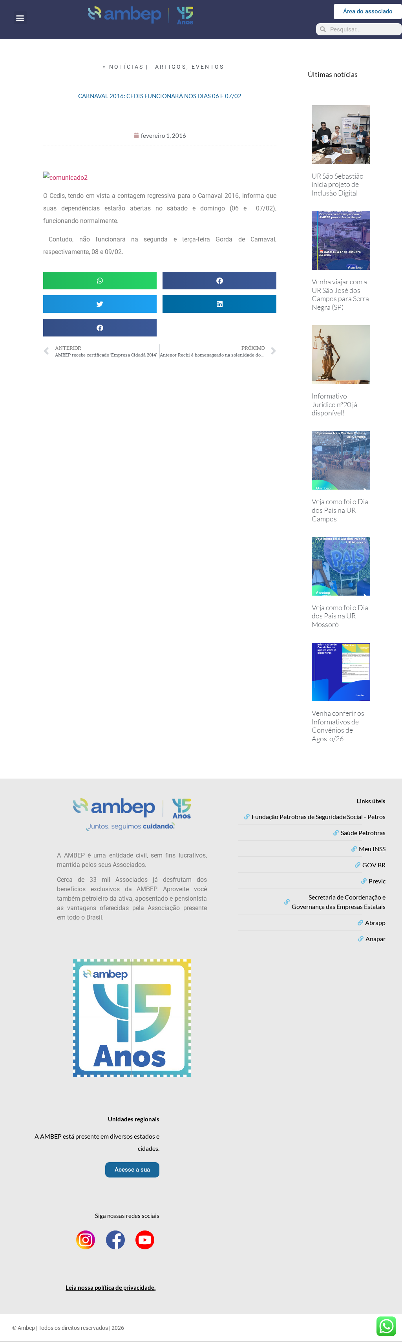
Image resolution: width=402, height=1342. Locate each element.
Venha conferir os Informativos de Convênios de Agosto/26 (338, 726)
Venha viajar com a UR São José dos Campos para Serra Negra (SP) (340, 294)
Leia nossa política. (110, 1287)
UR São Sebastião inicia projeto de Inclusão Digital (338, 184)
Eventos (208, 67)
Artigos (170, 67)
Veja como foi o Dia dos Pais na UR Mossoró (340, 616)
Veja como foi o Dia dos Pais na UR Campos (340, 510)
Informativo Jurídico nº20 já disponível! (334, 404)
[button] (20, 17)
